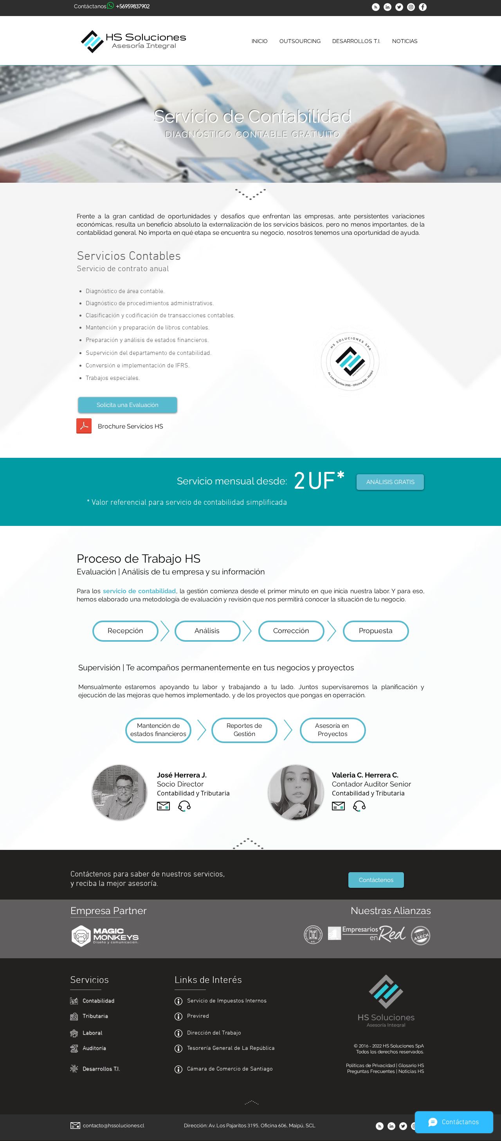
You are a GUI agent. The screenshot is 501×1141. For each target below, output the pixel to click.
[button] (300, 41)
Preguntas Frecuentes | (372, 1071)
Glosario (408, 1065)
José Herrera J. (182, 775)
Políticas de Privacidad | (372, 1065)
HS (421, 1065)
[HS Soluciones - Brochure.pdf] (84, 427)
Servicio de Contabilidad (253, 116)
